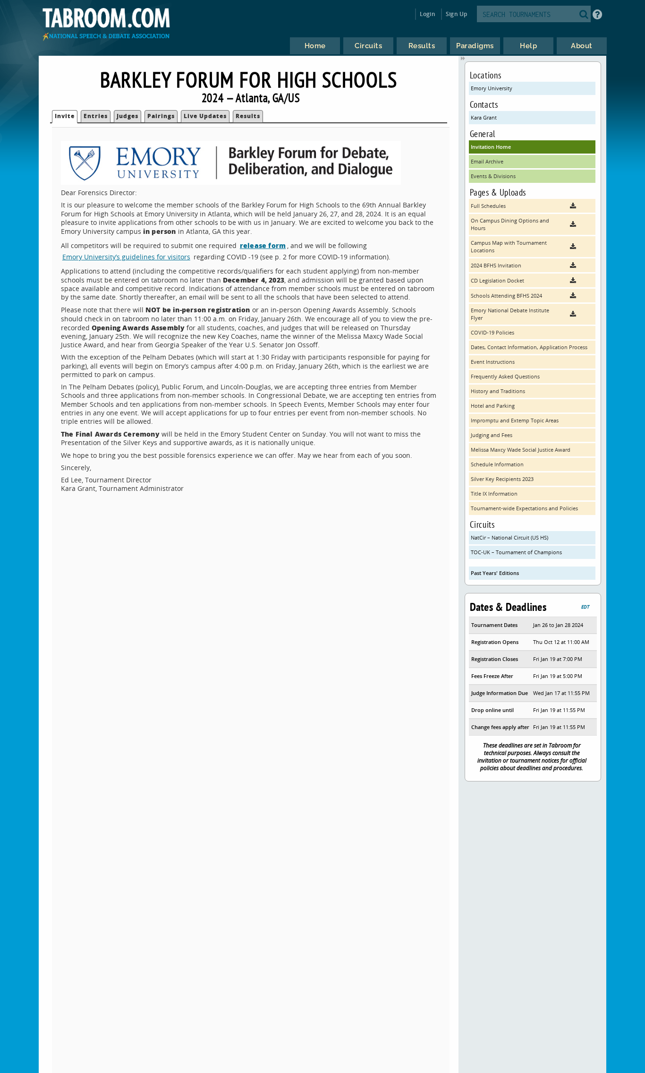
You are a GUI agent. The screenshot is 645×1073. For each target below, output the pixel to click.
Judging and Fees (491, 434)
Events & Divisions (493, 176)
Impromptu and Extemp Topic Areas (515, 420)
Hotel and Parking (493, 405)
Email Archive (487, 161)
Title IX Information (494, 493)
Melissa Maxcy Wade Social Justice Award (520, 449)
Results (248, 116)
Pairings (161, 116)
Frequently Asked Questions (505, 376)
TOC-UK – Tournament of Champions (516, 552)
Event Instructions (493, 361)
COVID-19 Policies (492, 332)
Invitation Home (491, 146)
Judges (127, 116)
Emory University (491, 88)
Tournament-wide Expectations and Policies (524, 508)
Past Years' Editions (495, 572)
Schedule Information (497, 464)
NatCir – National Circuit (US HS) (509, 537)
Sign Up (456, 14)
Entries (96, 116)
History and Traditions (498, 391)
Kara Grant (484, 117)
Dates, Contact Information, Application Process (529, 347)
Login (427, 14)
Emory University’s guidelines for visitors (126, 256)
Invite (65, 116)
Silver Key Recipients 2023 (502, 478)
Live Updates (205, 116)
